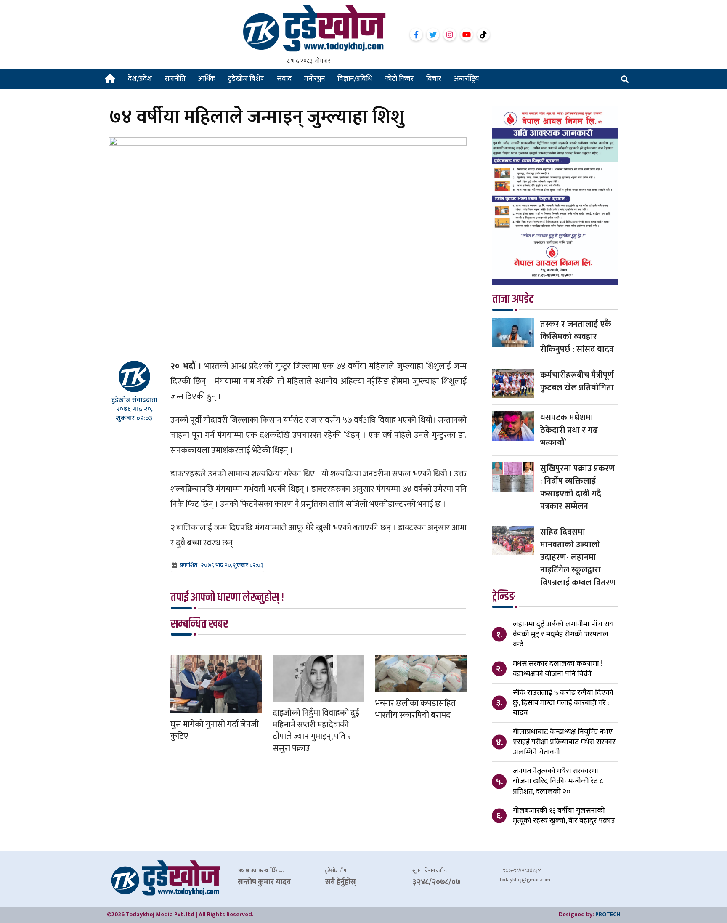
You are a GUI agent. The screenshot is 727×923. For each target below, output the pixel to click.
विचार (433, 79)
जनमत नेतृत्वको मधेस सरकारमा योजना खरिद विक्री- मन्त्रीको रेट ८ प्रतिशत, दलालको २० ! (558, 781)
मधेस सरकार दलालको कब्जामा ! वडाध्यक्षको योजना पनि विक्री (557, 668)
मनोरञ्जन (314, 79)
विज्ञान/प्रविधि (354, 79)
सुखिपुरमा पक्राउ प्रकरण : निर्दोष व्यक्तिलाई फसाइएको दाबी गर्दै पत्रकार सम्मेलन (577, 487)
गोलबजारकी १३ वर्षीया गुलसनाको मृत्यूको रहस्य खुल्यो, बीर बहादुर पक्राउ (564, 815)
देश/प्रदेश (140, 79)
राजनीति (175, 79)
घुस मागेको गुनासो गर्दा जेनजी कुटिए (214, 730)
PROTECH (607, 914)
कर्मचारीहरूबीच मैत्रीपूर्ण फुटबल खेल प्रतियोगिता (577, 381)
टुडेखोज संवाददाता (134, 400)
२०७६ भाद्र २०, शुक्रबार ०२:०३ (134, 413)
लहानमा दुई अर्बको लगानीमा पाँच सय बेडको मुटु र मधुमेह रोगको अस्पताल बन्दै (563, 634)
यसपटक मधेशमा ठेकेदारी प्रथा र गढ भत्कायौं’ (569, 430)
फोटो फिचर (399, 79)
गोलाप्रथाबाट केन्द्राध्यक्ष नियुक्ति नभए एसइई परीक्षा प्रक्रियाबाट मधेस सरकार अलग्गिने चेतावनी (564, 742)
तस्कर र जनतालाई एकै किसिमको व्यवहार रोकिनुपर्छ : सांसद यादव (577, 336)
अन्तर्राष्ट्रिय (466, 79)
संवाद (284, 79)
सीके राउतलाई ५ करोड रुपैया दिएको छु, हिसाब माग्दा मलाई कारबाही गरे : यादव (563, 702)
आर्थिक (206, 79)
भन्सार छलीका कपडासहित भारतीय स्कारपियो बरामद (415, 709)
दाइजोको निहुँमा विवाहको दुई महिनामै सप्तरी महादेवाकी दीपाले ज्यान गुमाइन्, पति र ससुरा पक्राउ (316, 730)
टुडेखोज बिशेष (246, 79)
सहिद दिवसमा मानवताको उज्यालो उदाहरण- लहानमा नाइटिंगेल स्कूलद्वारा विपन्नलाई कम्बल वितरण (578, 557)
